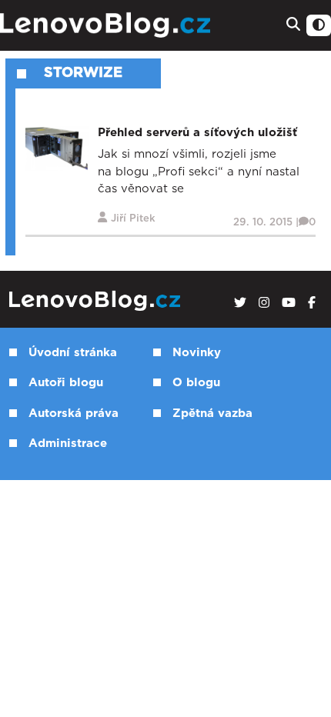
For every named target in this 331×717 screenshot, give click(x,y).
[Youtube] (289, 303)
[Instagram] (264, 303)
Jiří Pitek (133, 219)
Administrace (67, 443)
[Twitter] (240, 303)
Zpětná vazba (212, 413)
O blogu (196, 383)
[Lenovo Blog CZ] (107, 25)
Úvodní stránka (72, 352)
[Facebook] (312, 303)
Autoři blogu (65, 383)
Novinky (196, 352)
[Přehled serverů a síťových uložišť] (57, 148)
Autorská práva (73, 413)
